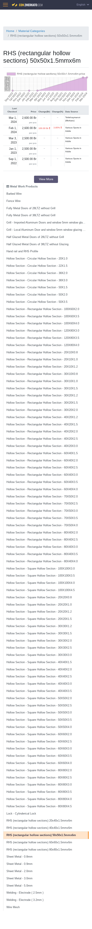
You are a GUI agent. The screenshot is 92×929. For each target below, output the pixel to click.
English (81, 4)
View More (46, 179)
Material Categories (31, 31)
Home (10, 31)
